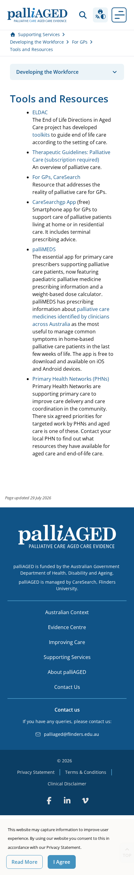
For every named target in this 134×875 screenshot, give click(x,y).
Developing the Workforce (37, 42)
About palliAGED (67, 672)
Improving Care (67, 642)
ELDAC (40, 112)
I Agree (61, 862)
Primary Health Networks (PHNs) (70, 378)
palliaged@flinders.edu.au (71, 734)
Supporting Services (39, 34)
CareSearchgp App (54, 202)
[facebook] (49, 800)
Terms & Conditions (85, 772)
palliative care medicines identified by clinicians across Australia (70, 316)
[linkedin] (67, 800)
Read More (24, 862)
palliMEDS (44, 249)
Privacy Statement (36, 772)
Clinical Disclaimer (67, 784)
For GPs (80, 42)
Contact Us (67, 686)
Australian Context (67, 612)
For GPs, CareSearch (56, 177)
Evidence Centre (67, 627)
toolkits (41, 134)
